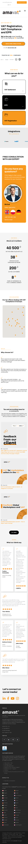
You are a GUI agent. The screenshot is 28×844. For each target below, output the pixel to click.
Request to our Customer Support (12, 767)
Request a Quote (22, 2)
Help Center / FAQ (8, 763)
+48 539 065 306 (11, 47)
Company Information (7, 833)
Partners (6, 770)
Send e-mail (8, 220)
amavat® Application (7, 2)
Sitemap (5, 837)
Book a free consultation (13, 43)
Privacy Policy (12, 834)
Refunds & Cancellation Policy (18, 835)
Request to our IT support (10, 768)
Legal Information (17, 833)
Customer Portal (8, 764)
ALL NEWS (14, 532)
